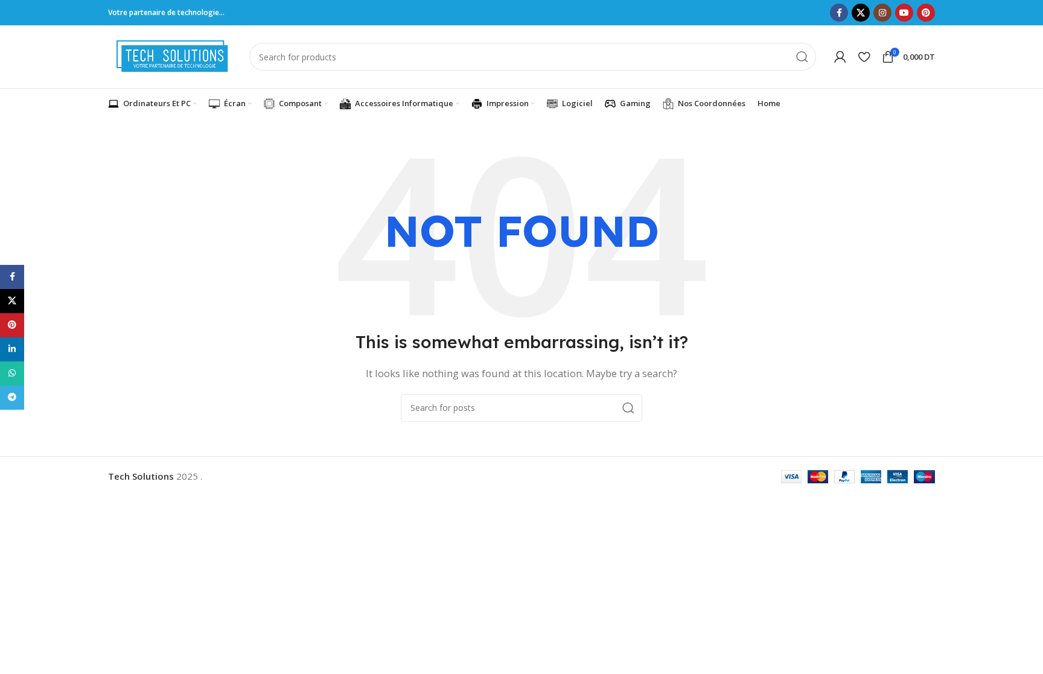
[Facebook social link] (839, 13)
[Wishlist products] (864, 57)
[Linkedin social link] (12, 349)
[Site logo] (172, 55)
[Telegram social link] (12, 398)
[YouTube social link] (904, 13)
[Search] (802, 57)
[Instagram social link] (882, 13)
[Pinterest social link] (926, 13)
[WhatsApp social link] (12, 373)
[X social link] (861, 13)
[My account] (840, 57)
